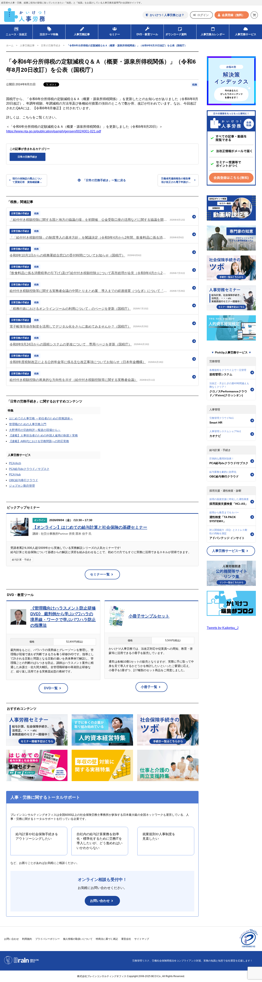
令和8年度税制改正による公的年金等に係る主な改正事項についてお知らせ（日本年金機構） (78, 362)
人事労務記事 (82, 34)
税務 (194, 84)
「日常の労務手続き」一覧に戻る (104, 180)
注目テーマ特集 (49, 34)
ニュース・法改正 (16, 34)
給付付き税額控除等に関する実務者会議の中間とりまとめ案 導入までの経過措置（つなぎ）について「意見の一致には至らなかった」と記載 (88, 291)
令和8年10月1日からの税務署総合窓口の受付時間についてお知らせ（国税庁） (67, 255)
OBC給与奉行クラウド (23, 480)
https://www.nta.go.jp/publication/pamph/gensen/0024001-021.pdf (53, 131)
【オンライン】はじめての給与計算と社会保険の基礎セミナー (90, 527)
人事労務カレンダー (213, 34)
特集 (11, 410)
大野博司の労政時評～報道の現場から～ (35, 430)
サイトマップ (141, 939)
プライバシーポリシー (47, 939)
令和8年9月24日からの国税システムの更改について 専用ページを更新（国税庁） (71, 344)
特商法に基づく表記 (107, 939)
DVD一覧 (51, 688)
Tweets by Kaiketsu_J (222, 628)
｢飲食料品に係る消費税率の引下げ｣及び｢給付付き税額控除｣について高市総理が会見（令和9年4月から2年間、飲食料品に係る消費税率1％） (88, 273)
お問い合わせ (100, 900)
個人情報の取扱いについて (78, 939)
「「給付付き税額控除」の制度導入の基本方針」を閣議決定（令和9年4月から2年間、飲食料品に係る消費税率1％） (88, 237)
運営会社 (126, 939)
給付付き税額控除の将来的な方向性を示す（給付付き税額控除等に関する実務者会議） (73, 380)
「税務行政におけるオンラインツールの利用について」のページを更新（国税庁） (70, 308)
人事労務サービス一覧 (228, 551)
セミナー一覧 (100, 574)
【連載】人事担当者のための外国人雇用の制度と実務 (43, 435)
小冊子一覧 (149, 687)
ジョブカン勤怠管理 (22, 485)
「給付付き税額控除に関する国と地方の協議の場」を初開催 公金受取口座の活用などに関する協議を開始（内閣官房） (88, 219)
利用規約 (27, 939)
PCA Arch (15, 463)
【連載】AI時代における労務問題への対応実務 (39, 441)
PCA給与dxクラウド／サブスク (29, 468)
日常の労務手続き (51, 45)
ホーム (10, 45)
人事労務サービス (245, 34)
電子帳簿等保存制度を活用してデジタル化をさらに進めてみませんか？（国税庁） (70, 326)
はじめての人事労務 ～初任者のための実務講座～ (41, 418)
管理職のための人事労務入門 (27, 424)
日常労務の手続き (20, 213)
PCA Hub (15, 474)
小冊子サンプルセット (149, 616)
